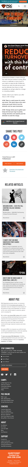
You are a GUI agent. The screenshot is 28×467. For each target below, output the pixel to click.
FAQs (2, 390)
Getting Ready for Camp (7, 443)
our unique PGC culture (14, 315)
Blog (2, 430)
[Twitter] (6, 374)
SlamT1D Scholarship (6, 446)
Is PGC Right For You (6, 383)
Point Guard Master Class (7, 400)
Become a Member (6, 414)
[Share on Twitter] (22, 137)
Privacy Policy (17, 460)
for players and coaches (16, 305)
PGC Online (5, 394)
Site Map (10, 460)
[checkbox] (14, 359)
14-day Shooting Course (7, 402)
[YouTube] (2, 374)
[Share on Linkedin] (14, 144)
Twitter (10, 341)
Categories (13, 25)
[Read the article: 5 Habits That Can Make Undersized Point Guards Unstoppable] (14, 229)
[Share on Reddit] (6, 144)
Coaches (4, 406)
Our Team (3, 427)
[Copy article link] (22, 144)
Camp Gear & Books (6, 386)
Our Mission (4, 425)
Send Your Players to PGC (7, 416)
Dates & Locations (5, 384)
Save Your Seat (23, 1)
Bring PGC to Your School (7, 418)
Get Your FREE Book (6, 411)
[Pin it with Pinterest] (14, 137)
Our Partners (4, 432)
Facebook (21, 339)
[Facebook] (11, 374)
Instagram (3, 341)
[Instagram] (15, 374)
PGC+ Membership (5, 398)
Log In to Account (5, 441)
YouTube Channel (7, 339)
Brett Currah (7, 158)
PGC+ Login (4, 397)
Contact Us (4, 439)
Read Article (6, 217)
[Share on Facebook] (6, 137)
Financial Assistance (6, 444)
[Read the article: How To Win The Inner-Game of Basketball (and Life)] (14, 268)
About (3, 422)
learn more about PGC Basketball (11, 336)
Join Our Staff (4, 428)
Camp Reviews (5, 388)
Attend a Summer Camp (7, 413)
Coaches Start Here (6, 409)
